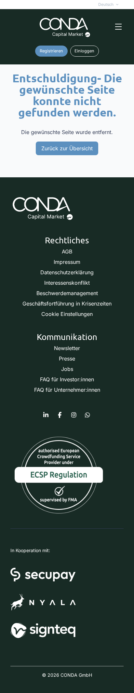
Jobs (67, 369)
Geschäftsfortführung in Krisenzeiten (67, 303)
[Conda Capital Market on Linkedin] (46, 415)
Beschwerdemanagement (67, 293)
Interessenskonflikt (67, 282)
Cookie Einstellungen (67, 314)
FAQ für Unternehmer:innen (67, 390)
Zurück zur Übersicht (67, 148)
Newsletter (67, 348)
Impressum (67, 262)
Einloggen (84, 50)
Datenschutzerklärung (67, 272)
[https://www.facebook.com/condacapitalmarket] (60, 415)
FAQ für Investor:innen (67, 379)
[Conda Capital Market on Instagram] (74, 415)
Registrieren (51, 50)
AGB (67, 251)
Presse (67, 358)
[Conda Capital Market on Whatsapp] (87, 415)
